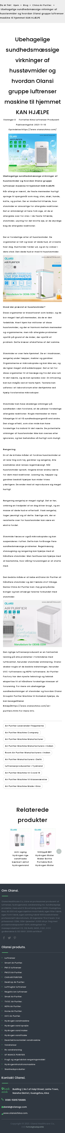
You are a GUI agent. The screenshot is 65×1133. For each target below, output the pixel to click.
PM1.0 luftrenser (13, 967)
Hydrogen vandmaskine (17, 1020)
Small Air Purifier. (13, 996)
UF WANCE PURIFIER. (15, 1054)
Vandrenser (11, 1044)
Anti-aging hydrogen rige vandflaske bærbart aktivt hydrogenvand (20, 859)
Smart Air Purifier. (14, 962)
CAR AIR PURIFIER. (14, 977)
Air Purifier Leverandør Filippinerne (24, 725)
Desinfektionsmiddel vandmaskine (22, 1040)
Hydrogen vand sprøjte (16, 1025)
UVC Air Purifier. (13, 1016)
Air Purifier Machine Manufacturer (24, 739)
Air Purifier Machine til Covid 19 (22, 772)
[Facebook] (4, 937)
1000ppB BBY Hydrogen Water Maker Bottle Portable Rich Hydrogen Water (44, 859)
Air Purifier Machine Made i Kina (23, 786)
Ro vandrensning (13, 1049)
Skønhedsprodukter (15, 1069)
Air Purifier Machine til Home (26, 696)
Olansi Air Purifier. (49, 577)
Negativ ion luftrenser (16, 991)
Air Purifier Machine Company (22, 732)
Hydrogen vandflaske (16, 1035)
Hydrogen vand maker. (16, 1030)
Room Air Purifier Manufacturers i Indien (27, 752)
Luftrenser (10, 958)
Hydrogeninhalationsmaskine (20, 1064)
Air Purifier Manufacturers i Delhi (23, 759)
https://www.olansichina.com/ (39, 129)
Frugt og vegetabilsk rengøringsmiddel (25, 1059)
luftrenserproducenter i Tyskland (24, 766)
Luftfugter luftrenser (15, 986)
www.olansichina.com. (15, 1113)
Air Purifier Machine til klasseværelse (26, 779)
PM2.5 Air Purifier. (13, 972)
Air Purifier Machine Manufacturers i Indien (29, 746)
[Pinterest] (14, 937)
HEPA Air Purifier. (13, 1006)
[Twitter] (9, 937)
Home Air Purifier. (13, 1011)
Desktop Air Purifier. (15, 982)
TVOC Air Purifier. (13, 1001)
